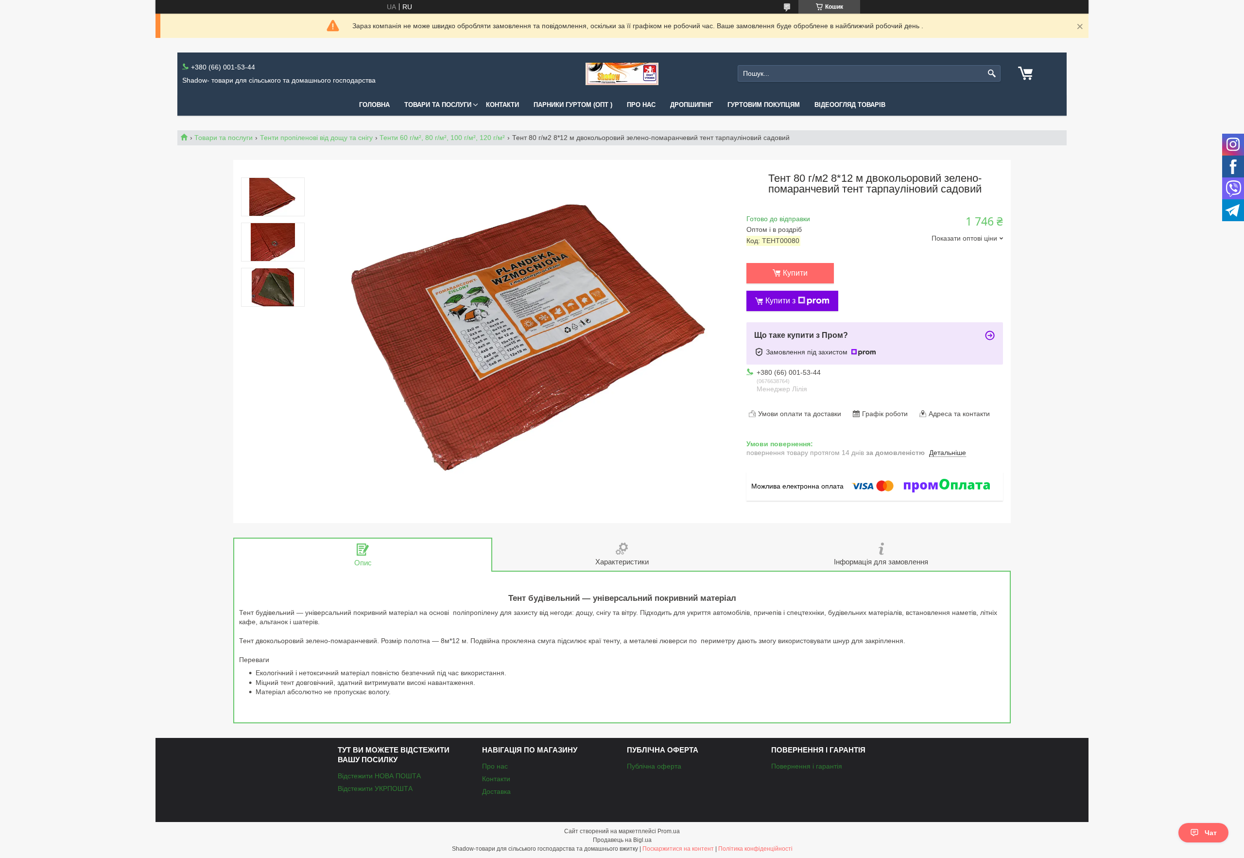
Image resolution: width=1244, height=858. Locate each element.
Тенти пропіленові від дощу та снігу (316, 137)
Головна (374, 104)
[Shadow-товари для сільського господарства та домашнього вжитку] (622, 73)
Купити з (780, 301)
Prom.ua (668, 831)
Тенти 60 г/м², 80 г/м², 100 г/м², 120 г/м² (442, 137)
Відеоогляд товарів (849, 104)
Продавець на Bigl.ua (622, 840)
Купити (795, 273)
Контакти (502, 104)
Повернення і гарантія (806, 766)
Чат (1211, 833)
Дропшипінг (691, 104)
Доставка (496, 791)
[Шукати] (992, 73)
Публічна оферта (654, 766)
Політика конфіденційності (755, 848)
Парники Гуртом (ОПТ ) (573, 104)
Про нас (641, 104)
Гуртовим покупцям (763, 104)
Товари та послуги (437, 104)
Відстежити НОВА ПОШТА (379, 776)
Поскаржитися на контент (678, 848)
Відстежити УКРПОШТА (375, 788)
